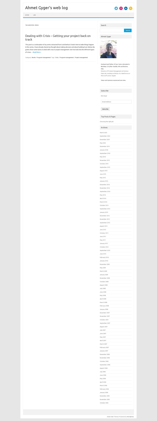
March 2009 (103, 271)
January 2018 (104, 150)
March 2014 (103, 202)
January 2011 (104, 243)
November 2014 (105, 188)
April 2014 (103, 198)
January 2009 (104, 274)
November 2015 (105, 160)
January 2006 (104, 392)
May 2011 (103, 240)
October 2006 (104, 361)
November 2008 (105, 278)
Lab (34, 15)
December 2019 (105, 146)
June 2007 (103, 333)
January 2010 (104, 260)
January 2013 (104, 212)
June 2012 (103, 229)
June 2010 (103, 254)
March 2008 (103, 302)
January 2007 (104, 351)
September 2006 (105, 364)
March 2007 (103, 344)
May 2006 (103, 378)
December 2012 (105, 215)
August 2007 (103, 326)
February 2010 (104, 257)
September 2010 (105, 250)
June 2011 (103, 236)
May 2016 (103, 156)
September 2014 (105, 191)
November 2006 (105, 358)
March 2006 (103, 385)
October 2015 (104, 163)
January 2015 (104, 181)
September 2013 (105, 208)
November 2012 (105, 219)
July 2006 (103, 371)
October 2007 (104, 319)
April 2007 (103, 340)
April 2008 (103, 299)
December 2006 (105, 354)
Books (34, 57)
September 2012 (105, 222)
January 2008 (104, 309)
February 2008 (104, 306)
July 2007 (103, 330)
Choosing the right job (107, 121)
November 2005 (105, 399)
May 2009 (103, 267)
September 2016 (105, 153)
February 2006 (104, 389)
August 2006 (103, 368)
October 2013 (104, 205)
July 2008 (103, 288)
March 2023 (103, 132)
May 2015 (103, 177)
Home (27, 15)
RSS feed (104, 96)
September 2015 (105, 167)
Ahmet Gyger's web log (46, 7)
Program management (44, 57)
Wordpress (130, 416)
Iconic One (110, 416)
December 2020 (105, 139)
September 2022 (105, 136)
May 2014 (103, 195)
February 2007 (104, 347)
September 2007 (105, 323)
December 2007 (105, 312)
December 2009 (105, 264)
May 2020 (103, 143)
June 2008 (103, 292)
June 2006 (103, 375)
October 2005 (104, 403)
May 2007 (103, 337)
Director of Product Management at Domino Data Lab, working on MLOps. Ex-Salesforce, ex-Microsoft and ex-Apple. (115, 73)
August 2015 (103, 170)
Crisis (57, 57)
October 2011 (104, 233)
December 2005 (105, 396)
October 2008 (104, 281)
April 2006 (103, 382)
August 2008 (103, 285)
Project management (81, 57)
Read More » (37, 52)
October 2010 (104, 247)
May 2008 (103, 295)
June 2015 (103, 174)
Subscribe (105, 109)
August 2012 (103, 226)
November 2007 (105, 316)
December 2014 (105, 184)
